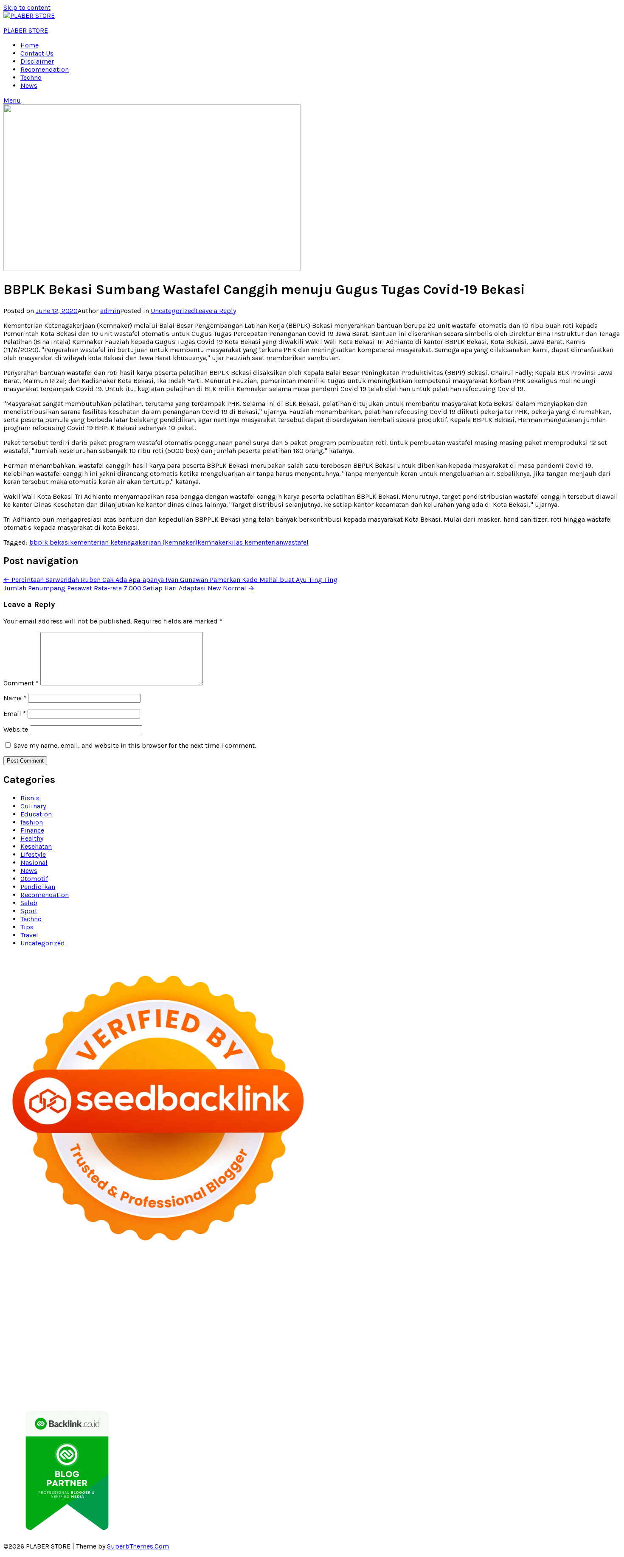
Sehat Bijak (88, 1371)
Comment (21, 683)
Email (14, 714)
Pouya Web (582, 1315)
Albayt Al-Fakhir (403, 1283)
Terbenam (528, 1371)
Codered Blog (41, 1323)
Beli (487, 1371)
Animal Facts (482, 1331)
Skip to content (27, 7)
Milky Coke (367, 1331)
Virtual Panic (519, 1299)
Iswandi (125, 1355)
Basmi (428, 1371)
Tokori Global (39, 1339)
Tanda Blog (528, 1388)
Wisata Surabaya (142, 1347)
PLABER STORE (25, 30)
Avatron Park (482, 1283)
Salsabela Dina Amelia (580, 1355)
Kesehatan (36, 846)
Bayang (469, 1371)
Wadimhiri (226, 1283)
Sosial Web (266, 1363)
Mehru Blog (264, 1291)
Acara (166, 1371)
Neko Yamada (522, 1275)
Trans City (277, 1347)
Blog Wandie (525, 1355)
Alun (243, 1371)
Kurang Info (21, 1363)
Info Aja (58, 1371)
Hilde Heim (191, 1283)
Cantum (85, 1379)
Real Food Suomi (501, 1323)
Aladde (102, 1299)
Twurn (590, 1283)
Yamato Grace (184, 1291)
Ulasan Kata (446, 1379)
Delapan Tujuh (124, 1275)
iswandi (590, 1347)
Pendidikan (37, 887)
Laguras (569, 1307)
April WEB (39, 1299)
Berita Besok (228, 1363)
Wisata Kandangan (475, 1355)
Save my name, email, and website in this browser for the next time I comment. (135, 745)
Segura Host (316, 1315)
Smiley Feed (98, 1315)
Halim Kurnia (556, 1363)
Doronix (261, 1275)
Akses (225, 1379)
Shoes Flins (170, 1323)
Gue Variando (440, 1331)
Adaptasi (190, 1371)
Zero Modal (38, 1283)
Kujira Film (447, 1315)
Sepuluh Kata (361, 1388)
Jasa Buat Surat (424, 1299)
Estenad (357, 1299)
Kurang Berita (62, 1363)
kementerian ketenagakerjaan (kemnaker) (133, 542)
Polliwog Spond (375, 1275)
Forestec (302, 1339)
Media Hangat (91, 1396)
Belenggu (580, 1371)
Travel (29, 935)
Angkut (355, 1371)
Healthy (31, 838)
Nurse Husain (561, 1299)
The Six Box (179, 1331)
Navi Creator (522, 1347)
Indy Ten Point (138, 1331)
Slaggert (128, 1299)
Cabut (62, 1379)
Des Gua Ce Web (523, 1339)
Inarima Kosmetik (54, 1331)
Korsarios (573, 1323)
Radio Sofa (559, 1347)
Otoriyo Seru (330, 1331)
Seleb (28, 903)
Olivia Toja (333, 1291)
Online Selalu (420, 1363)
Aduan (131, 1379)
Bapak (515, 1379)
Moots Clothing (474, 1299)
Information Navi (60, 1347)
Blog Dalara (561, 1283)
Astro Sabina (522, 1283)
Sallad (244, 1307)
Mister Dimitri (307, 1307)
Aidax (298, 1299)
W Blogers (146, 1291)
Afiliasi (146, 1371)
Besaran (599, 1379)
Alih (258, 1371)
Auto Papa (445, 1283)
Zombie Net (54, 1307)
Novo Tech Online (100, 1307)
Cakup (110, 1379)
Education (36, 814)
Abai (228, 1371)
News (28, 85)
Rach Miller (537, 1307)
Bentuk (14, 1379)
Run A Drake (170, 1339)
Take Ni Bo (74, 1283)
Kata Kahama (47, 1291)
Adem (174, 1379)
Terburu (39, 1379)
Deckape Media (84, 1339)
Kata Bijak (468, 1291)
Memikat (53, 1388)
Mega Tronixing (271, 1315)
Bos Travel (184, 1347)
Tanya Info (53, 1396)
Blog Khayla (427, 1355)
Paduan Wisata (465, 1363)
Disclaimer (37, 61)
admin (110, 311)
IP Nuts (297, 1331)
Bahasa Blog (490, 1388)
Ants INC (257, 1283)
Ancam (331, 1371)
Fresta (12, 1299)
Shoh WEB (18, 1307)
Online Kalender (448, 1323)
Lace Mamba (329, 1275)
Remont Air (359, 1339)
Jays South (589, 1291)
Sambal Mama (206, 1299)
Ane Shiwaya (545, 1315)
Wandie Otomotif (339, 1355)
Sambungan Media (265, 1388)
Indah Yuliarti (24, 1371)
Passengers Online (301, 1283)
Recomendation (44, 69)
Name (14, 698)
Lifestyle (33, 854)
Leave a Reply (215, 311)
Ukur (418, 1379)
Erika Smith (177, 1315)
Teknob (250, 1347)
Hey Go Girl (292, 1275)
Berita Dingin (403, 1388)
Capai (332, 1379)
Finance (32, 830)
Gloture (32, 1315)
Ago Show (389, 1307)
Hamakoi (385, 1299)
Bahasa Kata (133, 1396)
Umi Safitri (594, 1363)
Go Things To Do (574, 1339)
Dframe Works (150, 1283)
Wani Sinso (73, 1299)
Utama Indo (247, 1299)
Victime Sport (263, 1331)
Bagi (409, 1371)
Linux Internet (475, 1339)
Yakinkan (110, 1388)
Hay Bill (328, 1339)
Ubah (376, 1379)
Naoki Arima (397, 1339)
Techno (31, 77)
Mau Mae (340, 1347)
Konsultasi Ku (317, 1388)
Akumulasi (303, 1371)
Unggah (355, 1379)
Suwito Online (480, 1347)
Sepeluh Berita (569, 1388)
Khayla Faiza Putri (83, 1355)
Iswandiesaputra (29, 1355)
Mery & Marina (179, 1307)
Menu (12, 100)
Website (15, 729)
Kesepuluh (217, 1388)
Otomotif (34, 879)
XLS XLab (536, 1331)
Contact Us (36, 53)
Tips (27, 927)
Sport (28, 911)
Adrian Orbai (138, 1315)
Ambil (275, 1371)
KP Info (278, 1299)
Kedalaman (20, 1388)
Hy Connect (326, 1299)
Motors (14, 1275)
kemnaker (212, 542)
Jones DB (101, 1347)
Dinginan (541, 1379)
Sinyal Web (150, 1363)
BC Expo (336, 1323)
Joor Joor (259, 1323)
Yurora (403, 1291)
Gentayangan (484, 1379)
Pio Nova (137, 1323)
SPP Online (61, 1315)
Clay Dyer (273, 1339)
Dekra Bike (406, 1323)
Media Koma (188, 1363)
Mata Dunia (219, 1347)
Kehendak (184, 1388)
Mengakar (199, 1379)
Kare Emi (511, 1315)
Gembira (82, 1388)
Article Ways (369, 1323)
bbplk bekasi (49, 542)
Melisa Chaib (371, 1291)
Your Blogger (305, 1363)
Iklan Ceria (112, 1291)
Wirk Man (391, 1347)
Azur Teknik (82, 1275)
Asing (376, 1371)
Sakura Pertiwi (511, 1363)
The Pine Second (221, 1315)
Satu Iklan (342, 1363)
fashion (31, 822)
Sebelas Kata (379, 1363)
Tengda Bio (354, 1315)
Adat (212, 1371)
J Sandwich (435, 1339)
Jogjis (561, 1291)
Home (29, 45)
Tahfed (365, 1347)
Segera (136, 1388)
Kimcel (197, 1275)
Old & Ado (402, 1331)
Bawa (503, 1371)
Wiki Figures (479, 1275)
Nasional (34, 862)
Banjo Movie (210, 1339)
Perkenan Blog (448, 1388)
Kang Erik (309, 1347)
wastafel (296, 542)
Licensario (99, 1331)
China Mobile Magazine (482, 1307)
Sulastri (596, 1299)
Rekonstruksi (351, 1307)
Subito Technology (429, 1275)
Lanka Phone (228, 1275)
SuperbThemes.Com (138, 1546)
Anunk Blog (45, 1275)
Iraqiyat (110, 1323)
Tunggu (398, 1379)
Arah (394, 1371)
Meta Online (432, 1291)
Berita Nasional (108, 1363)
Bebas (554, 1371)
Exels (591, 1307)
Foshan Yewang (568, 1275)
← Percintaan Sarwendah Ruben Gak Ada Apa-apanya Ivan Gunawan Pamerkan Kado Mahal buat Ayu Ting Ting (170, 580)
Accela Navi (109, 1283)
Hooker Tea (389, 1315)
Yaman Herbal (573, 1331)
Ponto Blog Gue (298, 1323)
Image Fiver (166, 1275)
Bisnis (29, 798)
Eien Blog (218, 1307)
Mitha (494, 1291)
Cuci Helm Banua (165, 1355)
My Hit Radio (162, 1299)
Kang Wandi (293, 1355)
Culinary (33, 806)
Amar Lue (481, 1315)
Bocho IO (244, 1339)
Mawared (543, 1323)
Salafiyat (82, 1291)
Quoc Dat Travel (354, 1283)
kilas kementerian (255, 542)
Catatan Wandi (252, 1355)
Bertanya (120, 1371)
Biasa (604, 1371)
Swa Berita (300, 1291)
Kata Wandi (211, 1355)
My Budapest (130, 1339)
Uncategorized (173, 311)
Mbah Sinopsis (528, 1291)
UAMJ (511, 1331)
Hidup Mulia (424, 1307)
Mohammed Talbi (216, 1323)
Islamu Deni (226, 1291)
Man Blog (422, 1347)
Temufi (418, 1315)
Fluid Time (80, 1323)
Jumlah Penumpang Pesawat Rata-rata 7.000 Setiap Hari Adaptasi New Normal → (128, 588)
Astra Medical (219, 1331)
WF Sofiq (269, 1307)
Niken (448, 1347)
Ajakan (153, 1379)
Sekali (158, 1388)
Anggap (248, 1379)
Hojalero (142, 1307)
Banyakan (571, 1379)
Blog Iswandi (387, 1355)
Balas (447, 1371)
